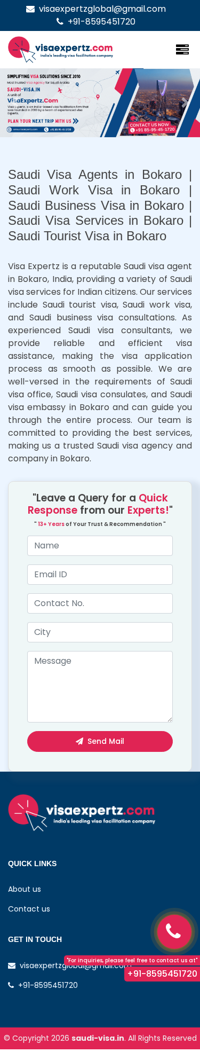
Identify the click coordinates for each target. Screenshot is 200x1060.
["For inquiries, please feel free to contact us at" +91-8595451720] (174, 932)
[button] (15, 102)
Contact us (29, 909)
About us (24, 889)
